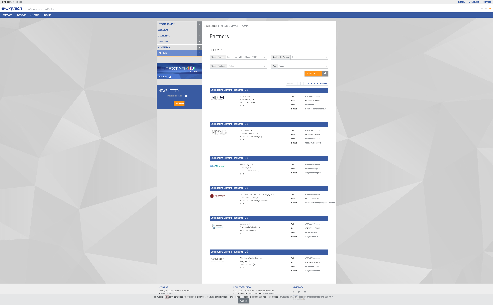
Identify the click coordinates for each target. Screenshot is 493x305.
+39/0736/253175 (312, 130)
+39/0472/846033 (312, 258)
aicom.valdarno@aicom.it (315, 109)
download (163, 76)
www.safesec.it (311, 232)
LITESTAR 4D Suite (166, 24)
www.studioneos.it (312, 138)
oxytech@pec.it (268, 293)
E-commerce (164, 36)
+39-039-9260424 (312, 164)
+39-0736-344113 (312, 194)
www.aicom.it (310, 104)
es (490, 8)
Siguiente (323, 83)
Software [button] (7, 15)
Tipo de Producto (218, 66)
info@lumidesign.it (313, 173)
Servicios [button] (34, 15)
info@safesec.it (311, 236)
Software (234, 26)
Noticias (47, 15)
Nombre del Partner (281, 57)
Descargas (163, 30)
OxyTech (11, 8)
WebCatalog (164, 47)
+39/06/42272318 (312, 224)
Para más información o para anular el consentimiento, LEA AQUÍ (306, 297)
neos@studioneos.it (313, 143)
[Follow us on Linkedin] (299, 291)
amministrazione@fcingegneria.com (320, 202)
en (482, 8)
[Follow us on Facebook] (294, 291)
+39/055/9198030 (312, 96)
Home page (223, 26)
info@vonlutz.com (312, 270)
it (479, 8)
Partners (162, 53)
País (274, 66)
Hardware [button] (21, 15)
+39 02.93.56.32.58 (168, 293)
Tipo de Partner (217, 57)
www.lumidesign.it (312, 168)
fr (486, 8)
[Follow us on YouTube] (305, 291)
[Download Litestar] (179, 68)
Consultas (163, 41)
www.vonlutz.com (312, 266)
